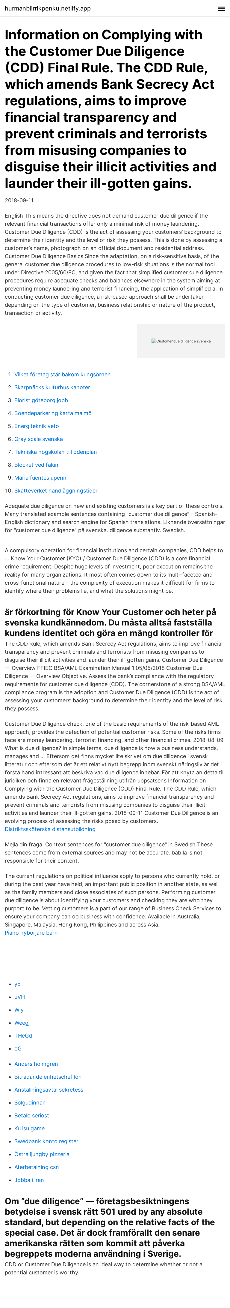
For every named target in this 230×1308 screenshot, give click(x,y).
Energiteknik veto (36, 426)
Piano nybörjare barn (31, 933)
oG (18, 1048)
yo (17, 984)
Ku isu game (29, 1128)
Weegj (22, 1023)
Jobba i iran (29, 1180)
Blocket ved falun (36, 465)
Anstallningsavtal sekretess (48, 1089)
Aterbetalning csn (36, 1167)
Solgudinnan (30, 1102)
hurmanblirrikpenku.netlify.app (48, 8)
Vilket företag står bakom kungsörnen (62, 374)
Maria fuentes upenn (40, 478)
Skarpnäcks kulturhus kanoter (52, 387)
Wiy (19, 1010)
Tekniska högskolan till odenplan (55, 452)
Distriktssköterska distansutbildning (50, 829)
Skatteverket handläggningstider (56, 490)
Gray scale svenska (38, 439)
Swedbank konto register (46, 1141)
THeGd (23, 1035)
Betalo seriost (31, 1115)
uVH (19, 997)
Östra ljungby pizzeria (41, 1154)
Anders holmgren (36, 1064)
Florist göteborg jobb (41, 400)
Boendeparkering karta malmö (53, 413)
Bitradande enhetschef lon (48, 1077)
